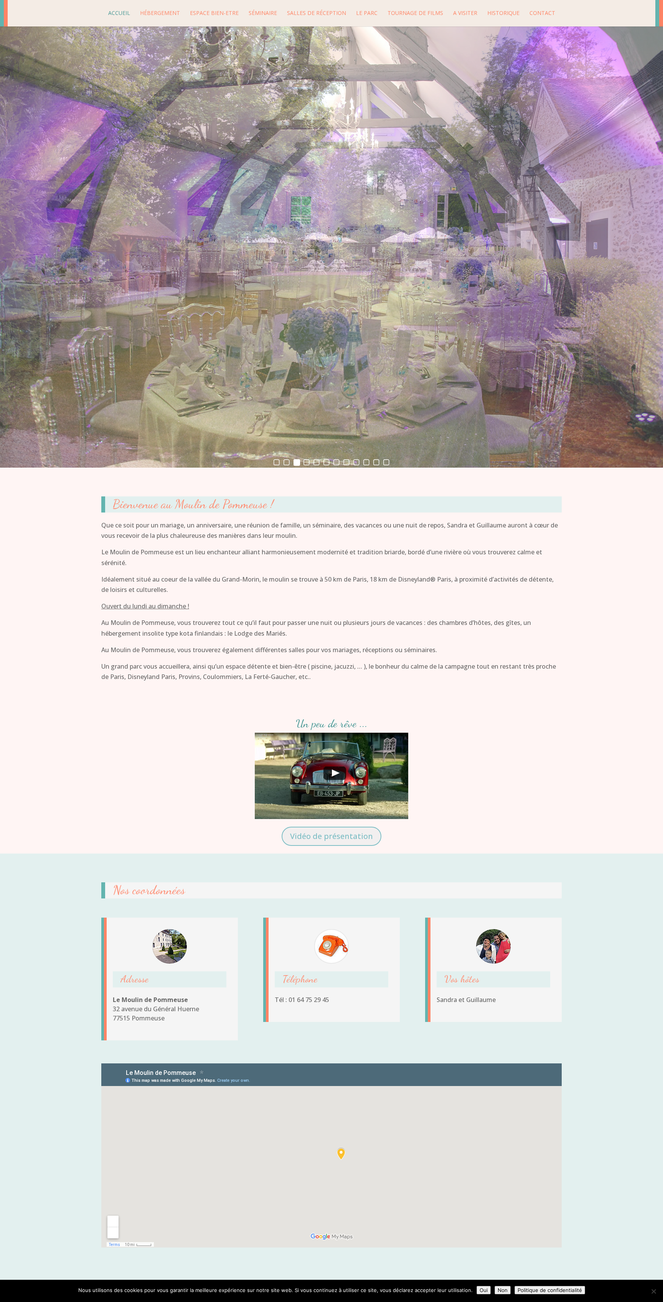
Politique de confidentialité (550, 1290)
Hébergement (160, 13)
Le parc (367, 13)
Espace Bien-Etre (214, 13)
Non (503, 1290)
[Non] (653, 1291)
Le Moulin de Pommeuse (331, 56)
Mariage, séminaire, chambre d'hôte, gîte (331, 84)
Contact (542, 13)
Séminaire (263, 13)
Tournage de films (415, 13)
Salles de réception (316, 13)
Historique (503, 13)
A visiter (465, 13)
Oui (484, 1290)
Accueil (119, 13)
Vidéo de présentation (331, 836)
